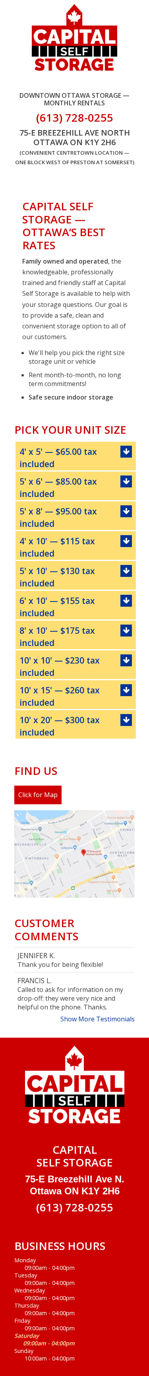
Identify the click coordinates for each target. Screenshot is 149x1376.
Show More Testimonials (97, 1019)
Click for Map (38, 794)
